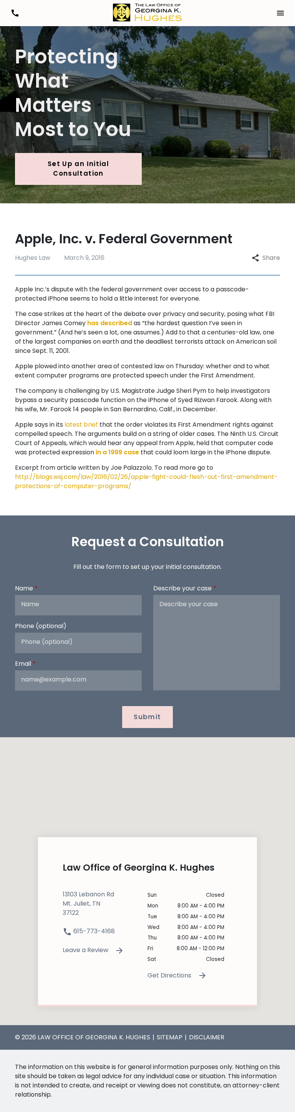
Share (271, 257)
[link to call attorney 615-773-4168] (14, 13)
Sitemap (169, 1037)
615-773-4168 (93, 931)
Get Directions (170, 975)
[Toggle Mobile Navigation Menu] (280, 13)
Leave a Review (86, 950)
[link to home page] (147, 12)
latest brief (81, 424)
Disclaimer (206, 1037)
